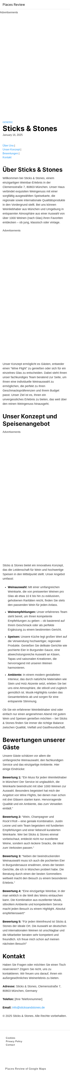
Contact (10, 1044)
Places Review (14, 4)
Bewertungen (10, 153)
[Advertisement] (35, 63)
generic (8, 122)
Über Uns (8, 145)
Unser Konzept (11, 149)
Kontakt (7, 157)
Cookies (10, 1038)
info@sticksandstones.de (28, 1007)
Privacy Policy (14, 1041)
